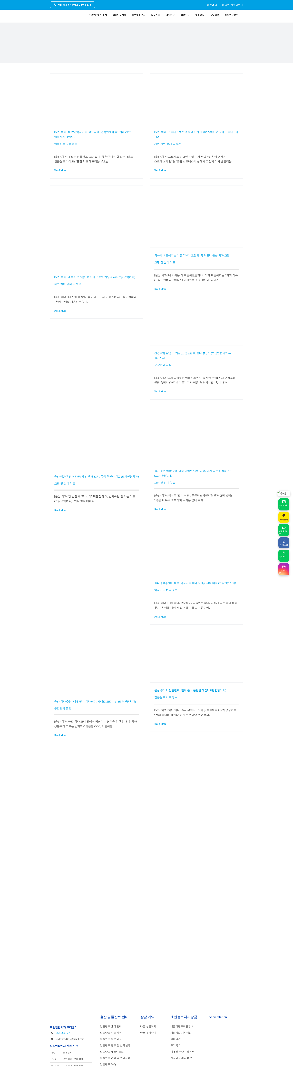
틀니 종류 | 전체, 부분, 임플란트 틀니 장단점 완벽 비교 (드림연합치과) (195, 583)
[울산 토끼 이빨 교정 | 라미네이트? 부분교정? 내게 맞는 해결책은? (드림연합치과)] (196, 435)
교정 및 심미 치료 (164, 262)
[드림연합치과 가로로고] (61, 13)
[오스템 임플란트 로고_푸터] (224, 1059)
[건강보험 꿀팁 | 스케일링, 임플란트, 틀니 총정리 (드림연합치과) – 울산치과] (196, 324)
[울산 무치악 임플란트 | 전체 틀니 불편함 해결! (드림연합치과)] (196, 657)
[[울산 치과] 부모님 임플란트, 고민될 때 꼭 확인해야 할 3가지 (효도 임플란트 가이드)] (96, 99)
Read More (60, 170)
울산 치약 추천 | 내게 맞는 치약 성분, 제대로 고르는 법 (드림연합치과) (95, 701)
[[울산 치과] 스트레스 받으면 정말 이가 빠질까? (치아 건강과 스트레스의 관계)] (196, 99)
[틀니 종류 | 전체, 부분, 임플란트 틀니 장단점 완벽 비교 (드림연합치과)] (196, 549)
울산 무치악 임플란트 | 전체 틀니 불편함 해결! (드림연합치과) (190, 690)
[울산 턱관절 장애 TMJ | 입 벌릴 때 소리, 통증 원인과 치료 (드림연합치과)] (96, 438)
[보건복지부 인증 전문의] (222, 1042)
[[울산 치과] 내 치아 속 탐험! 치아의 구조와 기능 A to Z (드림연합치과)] (96, 227)
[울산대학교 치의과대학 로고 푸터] (224, 1034)
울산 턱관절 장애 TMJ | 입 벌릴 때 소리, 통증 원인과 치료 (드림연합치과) (96, 476)
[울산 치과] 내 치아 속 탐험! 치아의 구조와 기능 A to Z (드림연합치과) (94, 277)
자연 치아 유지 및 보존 (167, 143)
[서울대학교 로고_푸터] (222, 1025)
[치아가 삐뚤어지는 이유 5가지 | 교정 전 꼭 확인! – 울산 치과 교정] (196, 217)
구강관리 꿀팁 (162, 364)
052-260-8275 (63, 1032)
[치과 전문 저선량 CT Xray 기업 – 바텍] (224, 1050)
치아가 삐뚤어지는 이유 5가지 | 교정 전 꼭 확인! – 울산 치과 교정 (192, 255)
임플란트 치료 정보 (65, 143)
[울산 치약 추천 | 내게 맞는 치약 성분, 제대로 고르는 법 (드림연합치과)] (96, 663)
